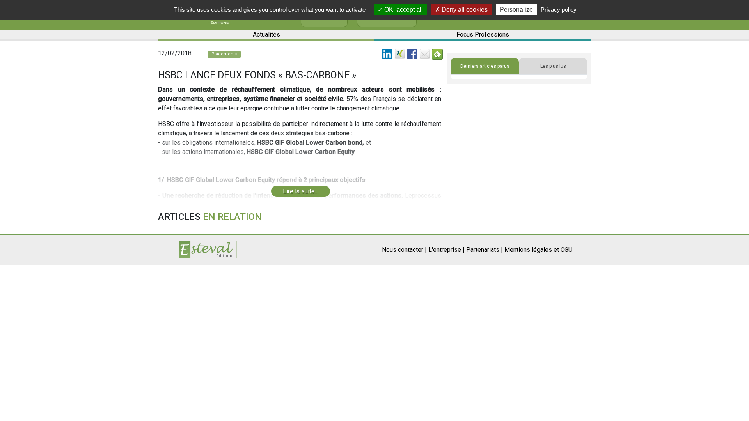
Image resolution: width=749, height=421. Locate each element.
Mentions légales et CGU (538, 249)
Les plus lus (553, 66)
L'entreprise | (446, 249)
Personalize (516, 9)
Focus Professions (482, 34)
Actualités (266, 34)
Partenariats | (484, 249)
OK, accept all (403, 9)
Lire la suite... (300, 191)
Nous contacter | (404, 249)
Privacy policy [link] (559, 9)
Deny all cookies (464, 9)
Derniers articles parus (484, 66)
